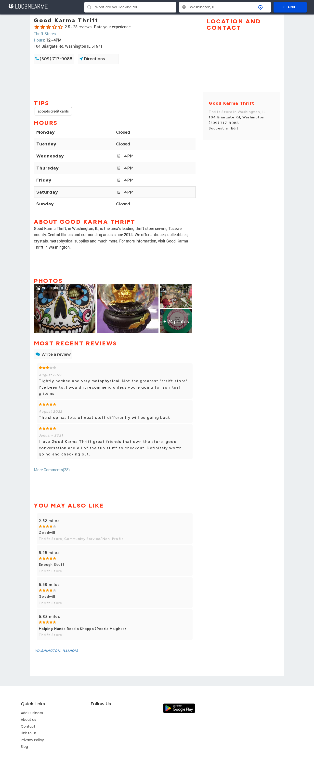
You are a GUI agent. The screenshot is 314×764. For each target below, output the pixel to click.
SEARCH (290, 7)
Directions (94, 58)
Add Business (32, 712)
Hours (39, 39)
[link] (64, 308)
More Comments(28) (52, 469)
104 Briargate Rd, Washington (236, 117)
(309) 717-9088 (55, 58)
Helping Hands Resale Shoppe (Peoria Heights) (82, 629)
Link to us (29, 733)
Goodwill (47, 533)
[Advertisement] (115, 81)
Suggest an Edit (224, 128)
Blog (24, 746)
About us (28, 719)
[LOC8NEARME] (27, 5)
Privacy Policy (32, 739)
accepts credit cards (53, 111)
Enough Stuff (52, 565)
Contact (28, 726)
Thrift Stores (45, 33)
